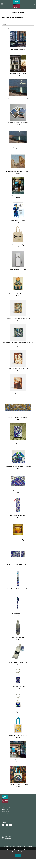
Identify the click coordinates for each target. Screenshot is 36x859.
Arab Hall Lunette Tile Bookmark (18, 515)
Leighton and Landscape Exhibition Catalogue (18, 98)
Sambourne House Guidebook (18, 73)
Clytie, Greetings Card (18, 393)
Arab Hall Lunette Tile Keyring (18, 686)
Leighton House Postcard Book (18, 196)
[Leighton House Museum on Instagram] (11, 826)
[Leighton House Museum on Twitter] (3, 826)
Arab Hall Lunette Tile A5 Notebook (18, 442)
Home (10, 12)
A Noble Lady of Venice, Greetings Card (18, 368)
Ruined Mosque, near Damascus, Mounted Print (18, 171)
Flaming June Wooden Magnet (18, 540)
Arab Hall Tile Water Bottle (18, 637)
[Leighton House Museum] (17, 4)
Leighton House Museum (11, 846)
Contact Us (4, 814)
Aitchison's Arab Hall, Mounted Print (18, 293)
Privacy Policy (5, 809)
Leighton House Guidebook (18, 49)
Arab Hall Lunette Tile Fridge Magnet (18, 491)
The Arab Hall (18, 760)
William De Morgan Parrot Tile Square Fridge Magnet (18, 466)
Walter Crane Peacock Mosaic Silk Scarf (18, 417)
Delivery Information (6, 807)
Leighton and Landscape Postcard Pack (18, 122)
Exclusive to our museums (20, 12)
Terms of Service (5, 811)
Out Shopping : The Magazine (18, 220)
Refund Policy (5, 813)
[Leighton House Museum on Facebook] (7, 826)
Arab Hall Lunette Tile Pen (18, 613)
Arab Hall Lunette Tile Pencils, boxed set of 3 (18, 588)
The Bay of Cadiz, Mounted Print (18, 147)
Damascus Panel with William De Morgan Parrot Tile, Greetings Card (18, 343)
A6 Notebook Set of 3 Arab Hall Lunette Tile (18, 564)
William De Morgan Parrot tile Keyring (18, 711)
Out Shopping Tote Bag (18, 245)
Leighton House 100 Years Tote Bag (18, 735)
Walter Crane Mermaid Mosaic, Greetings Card (18, 318)
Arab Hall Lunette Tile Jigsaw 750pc (18, 662)
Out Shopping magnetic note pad (18, 269)
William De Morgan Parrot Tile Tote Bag (18, 784)
